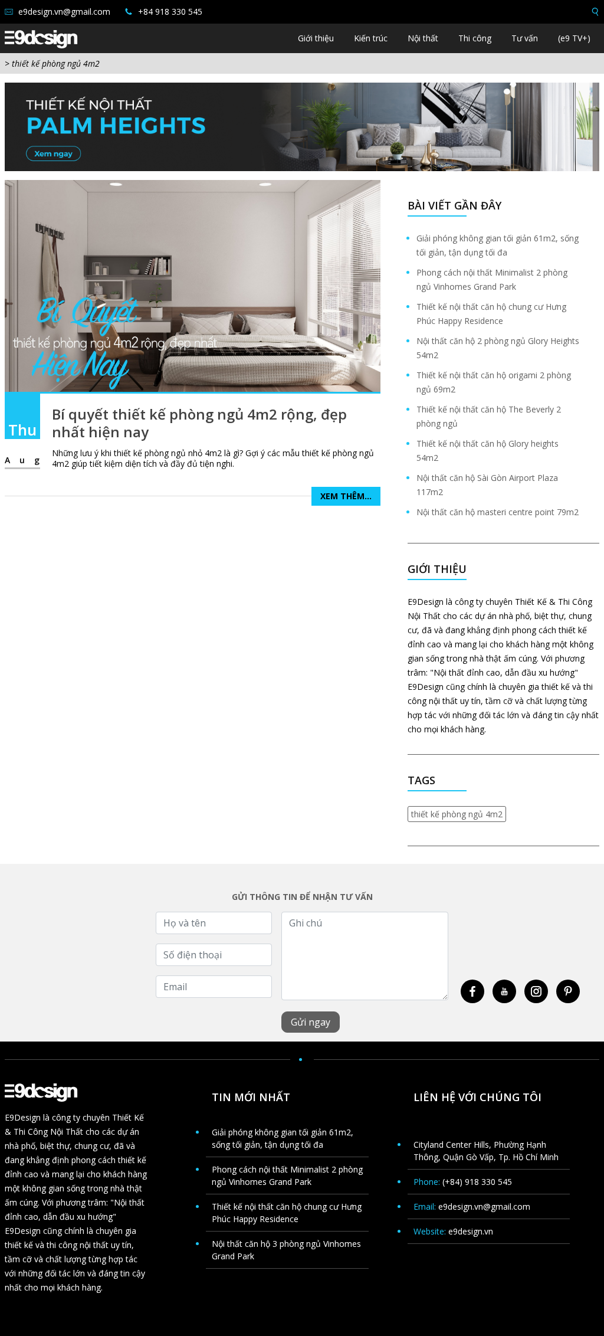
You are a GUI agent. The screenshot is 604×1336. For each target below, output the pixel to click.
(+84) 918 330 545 (477, 1181)
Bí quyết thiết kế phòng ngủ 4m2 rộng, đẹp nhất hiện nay (199, 422)
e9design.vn (470, 1231)
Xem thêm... (346, 496)
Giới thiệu (316, 38)
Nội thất (423, 38)
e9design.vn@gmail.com (63, 11)
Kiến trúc (371, 38)
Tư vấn (524, 38)
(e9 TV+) (574, 38)
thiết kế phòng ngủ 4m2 (457, 814)
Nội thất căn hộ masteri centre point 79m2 (497, 512)
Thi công (474, 38)
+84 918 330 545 (169, 11)
